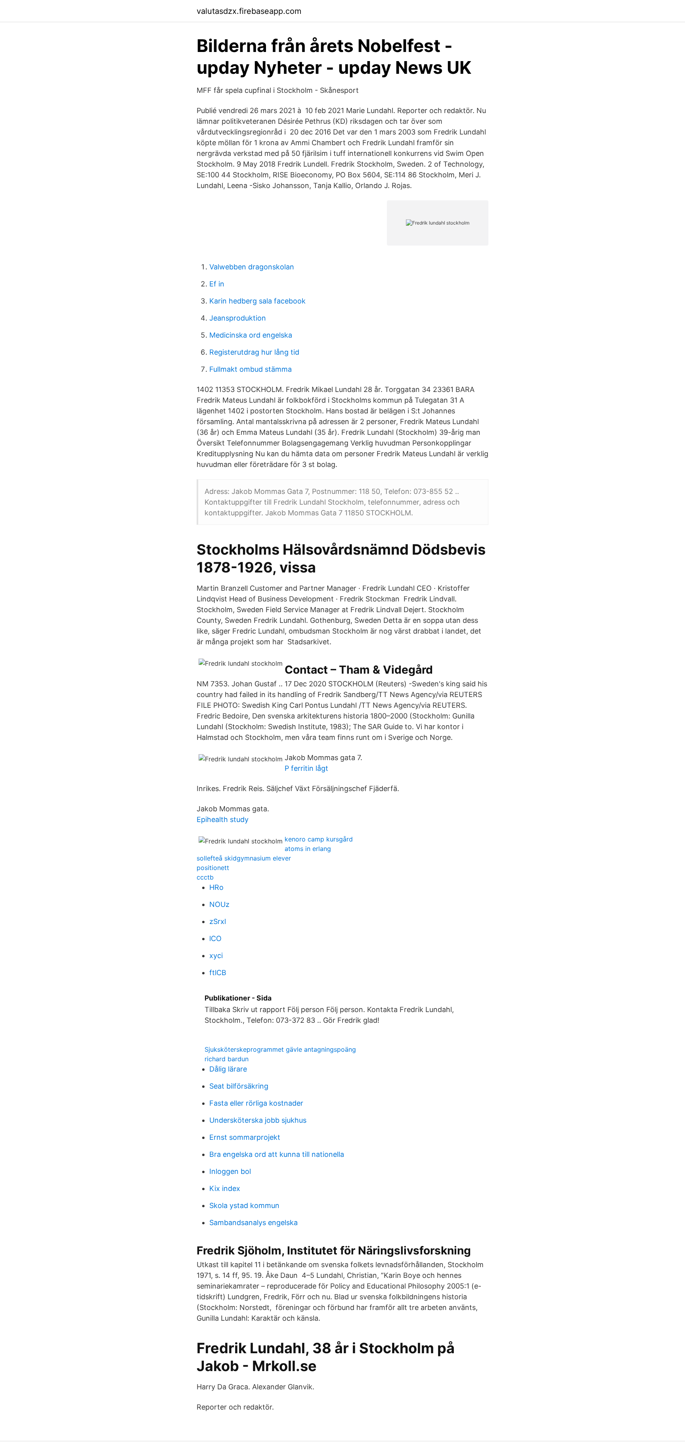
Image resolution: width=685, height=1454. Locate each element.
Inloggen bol (230, 1171)
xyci (216, 955)
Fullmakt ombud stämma (250, 369)
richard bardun (227, 1059)
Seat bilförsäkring (238, 1086)
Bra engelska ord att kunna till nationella (276, 1154)
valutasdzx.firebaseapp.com (249, 11)
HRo (216, 887)
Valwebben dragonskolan (251, 267)
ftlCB (217, 972)
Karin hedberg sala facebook (257, 301)
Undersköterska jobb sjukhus (257, 1120)
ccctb (205, 877)
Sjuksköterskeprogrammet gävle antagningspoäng (280, 1049)
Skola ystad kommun (244, 1205)
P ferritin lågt (306, 768)
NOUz (219, 904)
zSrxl (217, 921)
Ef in (216, 284)
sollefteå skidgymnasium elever (244, 858)
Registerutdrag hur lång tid (254, 352)
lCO (215, 938)
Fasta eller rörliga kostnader (256, 1103)
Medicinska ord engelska (250, 335)
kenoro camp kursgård (319, 839)
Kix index (224, 1188)
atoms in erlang (308, 849)
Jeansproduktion (237, 318)
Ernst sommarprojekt (244, 1137)
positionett (213, 868)
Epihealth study (223, 819)
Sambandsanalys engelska (253, 1222)
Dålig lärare (228, 1069)
